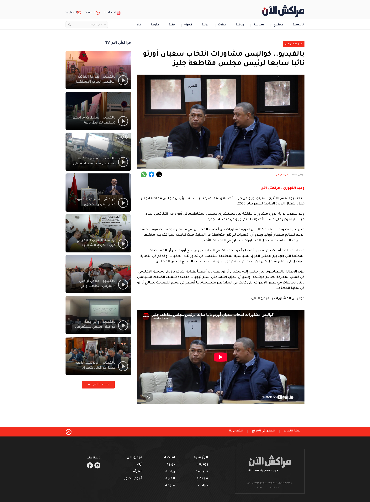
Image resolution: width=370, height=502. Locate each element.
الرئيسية (298, 25)
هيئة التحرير (292, 431)
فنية (172, 25)
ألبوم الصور (133, 478)
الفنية (170, 478)
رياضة (240, 25)
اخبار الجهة (110, 12)
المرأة (188, 25)
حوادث (222, 25)
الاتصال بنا (71, 12)
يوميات (202, 464)
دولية (205, 25)
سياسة (258, 25)
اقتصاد (169, 457)
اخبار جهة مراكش (294, 44)
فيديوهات (90, 12)
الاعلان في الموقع (263, 431)
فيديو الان (134, 457)
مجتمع (278, 25)
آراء (139, 25)
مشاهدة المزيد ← (98, 384)
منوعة (155, 25)
